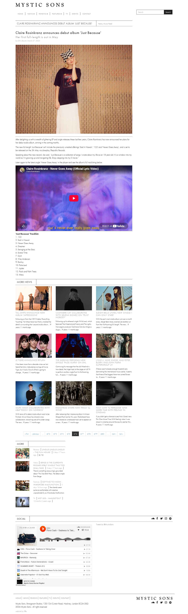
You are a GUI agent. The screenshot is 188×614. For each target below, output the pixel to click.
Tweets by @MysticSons (105, 524)
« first (26, 434)
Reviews (42, 14)
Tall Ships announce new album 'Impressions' (30, 313)
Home (20, 14)
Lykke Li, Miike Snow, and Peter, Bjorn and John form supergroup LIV (113, 362)
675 (68, 434)
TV (67, 14)
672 (48, 434)
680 (102, 434)
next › (114, 434)
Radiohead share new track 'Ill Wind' (73, 408)
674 (62, 434)
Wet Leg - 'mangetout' (49, 498)
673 (55, 434)
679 (95, 434)
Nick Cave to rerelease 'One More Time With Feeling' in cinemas (111, 410)
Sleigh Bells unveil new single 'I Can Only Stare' (114, 313)
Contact (86, 14)
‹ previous (35, 434)
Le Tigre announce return (30, 360)
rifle (25, 611)
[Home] (40, 4)
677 (82, 434)
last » (121, 434)
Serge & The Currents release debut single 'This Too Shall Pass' (49, 465)
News (30, 14)
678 (89, 434)
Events (75, 14)
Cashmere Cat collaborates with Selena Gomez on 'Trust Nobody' (72, 315)
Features (56, 14)
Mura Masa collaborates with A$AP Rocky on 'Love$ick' (33, 408)
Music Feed (107, 23)
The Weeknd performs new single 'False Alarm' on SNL (71, 361)
